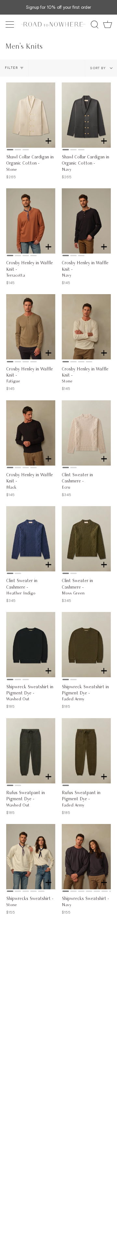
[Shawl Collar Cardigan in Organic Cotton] (30, 115)
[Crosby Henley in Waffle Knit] (30, 221)
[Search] (94, 24)
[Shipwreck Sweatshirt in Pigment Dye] (30, 644)
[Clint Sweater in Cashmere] (86, 433)
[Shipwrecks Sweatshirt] (30, 856)
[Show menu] (10, 24)
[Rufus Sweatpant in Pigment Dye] (30, 750)
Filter (11, 68)
